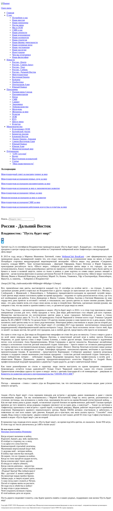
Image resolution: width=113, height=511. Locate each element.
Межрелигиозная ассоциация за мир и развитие (23, 197)
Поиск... (5, 219)
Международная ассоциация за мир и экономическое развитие (30, 188)
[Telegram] (56, 242)
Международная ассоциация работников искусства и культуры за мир (34, 207)
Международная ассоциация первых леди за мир (24, 179)
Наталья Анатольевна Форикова (16, 431)
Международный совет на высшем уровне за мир (24, 174)
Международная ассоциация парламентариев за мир (25, 183)
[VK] (56, 239)
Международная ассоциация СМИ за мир (20, 202)
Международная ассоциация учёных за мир (21, 193)
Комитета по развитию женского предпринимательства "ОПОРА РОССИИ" (37, 374)
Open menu (6, 8)
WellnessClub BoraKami (73, 256)
